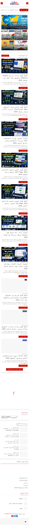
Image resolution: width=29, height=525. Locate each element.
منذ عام (16, 439)
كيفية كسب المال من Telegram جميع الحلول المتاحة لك (21, 37)
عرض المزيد (5, 55)
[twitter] (14, 516)
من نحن (25, 482)
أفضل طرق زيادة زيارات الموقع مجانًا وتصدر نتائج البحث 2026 (15, 328)
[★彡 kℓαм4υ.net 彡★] (14, 3)
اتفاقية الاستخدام (23, 480)
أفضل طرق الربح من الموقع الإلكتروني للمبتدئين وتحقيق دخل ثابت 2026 (16, 297)
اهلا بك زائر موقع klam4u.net (20, 487)
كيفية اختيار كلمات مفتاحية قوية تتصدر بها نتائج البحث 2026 (16, 266)
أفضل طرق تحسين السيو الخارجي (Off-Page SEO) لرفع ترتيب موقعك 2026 (15, 172)
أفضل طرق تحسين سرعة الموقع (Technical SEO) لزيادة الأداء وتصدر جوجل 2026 (15, 109)
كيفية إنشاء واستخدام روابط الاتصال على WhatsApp (11, 454)
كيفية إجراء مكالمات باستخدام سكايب (8, 47)
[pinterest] (12, 516)
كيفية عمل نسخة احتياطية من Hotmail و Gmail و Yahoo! (21, 46)
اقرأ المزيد (23, 88)
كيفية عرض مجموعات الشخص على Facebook (11, 448)
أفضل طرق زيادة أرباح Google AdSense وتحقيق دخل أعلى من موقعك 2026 (15, 78)
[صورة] (24, 429)
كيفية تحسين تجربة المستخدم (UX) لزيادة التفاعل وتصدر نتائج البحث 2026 (16, 141)
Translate (14, 417)
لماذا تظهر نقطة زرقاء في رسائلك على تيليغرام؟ (12, 442)
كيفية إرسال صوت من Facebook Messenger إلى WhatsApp (11, 429)
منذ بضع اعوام (15, 427)
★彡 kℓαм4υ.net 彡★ (9, 513)
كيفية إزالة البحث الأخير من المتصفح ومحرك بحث (8, 37)
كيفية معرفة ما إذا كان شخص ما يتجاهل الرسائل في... (15, 24)
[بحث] (2, 3)
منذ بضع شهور (22, 22)
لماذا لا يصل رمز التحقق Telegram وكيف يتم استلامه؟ (12, 435)
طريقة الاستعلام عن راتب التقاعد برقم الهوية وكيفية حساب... (9, 10)
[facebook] (17, 516)
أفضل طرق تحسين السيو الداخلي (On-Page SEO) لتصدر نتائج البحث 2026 (15, 203)
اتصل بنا (25, 485)
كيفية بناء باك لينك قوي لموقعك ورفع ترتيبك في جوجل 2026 (16, 235)
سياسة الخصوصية (23, 478)
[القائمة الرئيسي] (27, 3)
